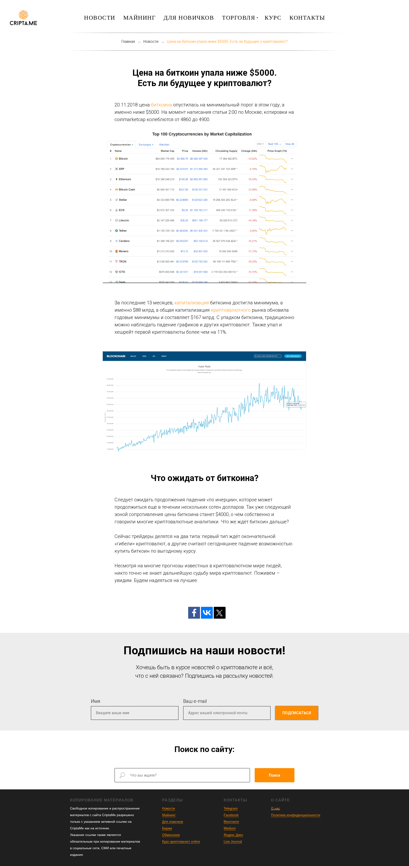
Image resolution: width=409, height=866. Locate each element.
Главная (128, 41)
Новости (99, 17)
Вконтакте (231, 821)
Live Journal (233, 841)
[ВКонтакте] (207, 613)
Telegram (231, 808)
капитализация (191, 303)
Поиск (274, 775)
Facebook (231, 815)
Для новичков (189, 17)
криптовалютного (231, 310)
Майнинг (139, 17)
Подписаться (296, 713)
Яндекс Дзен (233, 835)
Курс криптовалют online (181, 841)
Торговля (238, 17)
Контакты (307, 17)
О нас (275, 808)
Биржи (167, 828)
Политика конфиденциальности (295, 815)
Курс (273, 17)
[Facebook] (194, 613)
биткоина (161, 105)
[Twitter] (220, 613)
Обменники (171, 835)
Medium (230, 828)
